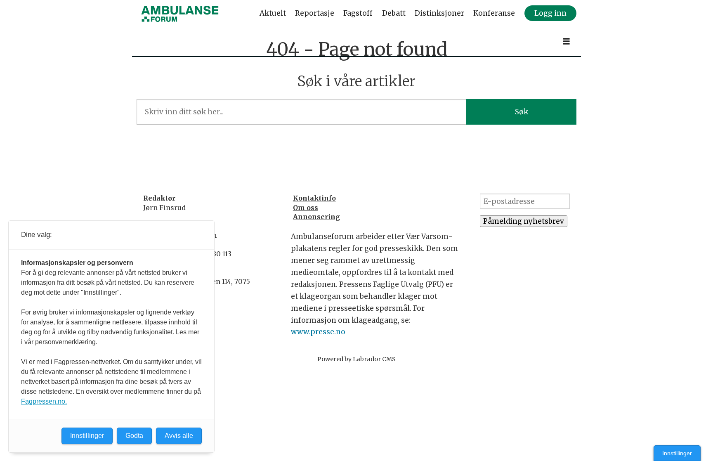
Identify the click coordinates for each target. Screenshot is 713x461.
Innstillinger (677, 453)
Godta (134, 435)
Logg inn (550, 13)
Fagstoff (358, 13)
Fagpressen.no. (44, 401)
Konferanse (494, 13)
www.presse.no (318, 331)
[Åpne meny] (566, 41)
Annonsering (316, 217)
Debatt (394, 13)
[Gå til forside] (180, 13)
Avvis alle (179, 435)
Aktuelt (273, 13)
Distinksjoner (439, 13)
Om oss (305, 207)
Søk (521, 111)
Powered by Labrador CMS (356, 359)
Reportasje (314, 13)
